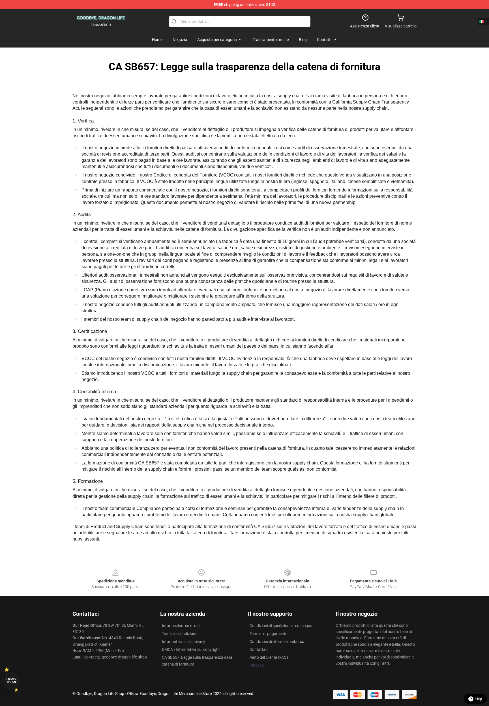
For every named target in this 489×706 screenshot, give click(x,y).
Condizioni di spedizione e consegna (281, 625)
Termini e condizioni (179, 633)
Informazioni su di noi (181, 625)
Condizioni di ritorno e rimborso (277, 641)
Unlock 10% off (11, 681)
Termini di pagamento (269, 633)
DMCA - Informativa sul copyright (191, 649)
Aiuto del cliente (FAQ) (269, 657)
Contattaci (259, 649)
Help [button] (478, 699)
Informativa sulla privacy (183, 641)
